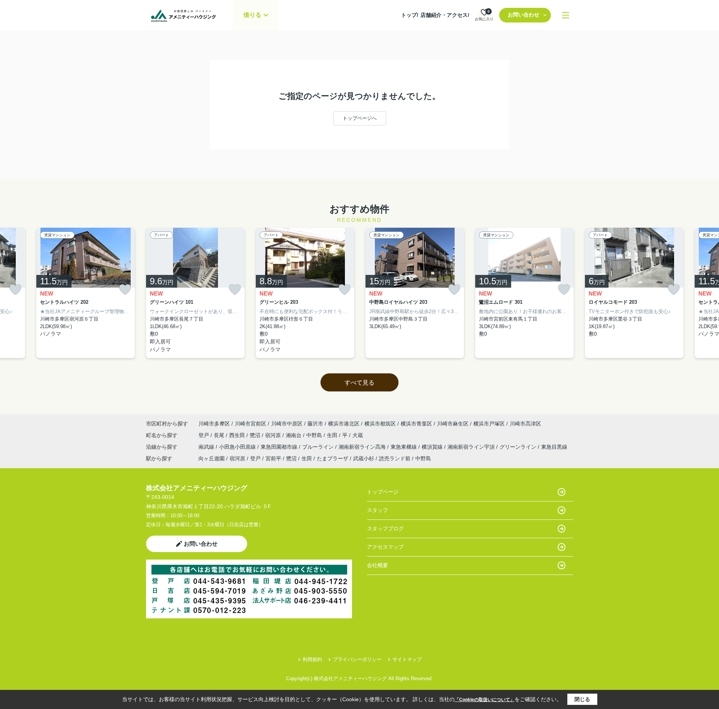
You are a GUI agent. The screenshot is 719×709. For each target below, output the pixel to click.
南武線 (207, 447)
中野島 (315, 435)
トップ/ (409, 15)
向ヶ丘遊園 (211, 458)
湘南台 (294, 435)
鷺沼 (256, 435)
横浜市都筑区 (380, 424)
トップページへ (360, 118)
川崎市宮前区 (250, 424)
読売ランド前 (394, 458)
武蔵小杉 (363, 458)
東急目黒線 (554, 447)
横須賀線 (433, 447)
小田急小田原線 (238, 447)
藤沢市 (315, 424)
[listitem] (195, 293)
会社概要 (377, 565)
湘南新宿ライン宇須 (472, 447)
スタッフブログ (385, 528)
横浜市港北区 (344, 424)
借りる (252, 15)
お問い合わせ (523, 15)
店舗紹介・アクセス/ (445, 15)
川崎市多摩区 (214, 424)
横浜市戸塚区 (489, 424)
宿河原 (273, 435)
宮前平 (273, 458)
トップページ (382, 492)
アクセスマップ (385, 547)
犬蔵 (357, 435)
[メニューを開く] (565, 15)
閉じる (582, 699)
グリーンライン (519, 447)
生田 (333, 435)
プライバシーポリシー (357, 659)
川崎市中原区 (287, 424)
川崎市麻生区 (452, 424)
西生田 (237, 435)
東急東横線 (404, 447)
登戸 (204, 435)
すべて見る (359, 382)
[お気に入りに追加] (15, 289)
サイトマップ (407, 659)
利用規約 (312, 659)
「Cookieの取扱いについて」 (485, 699)
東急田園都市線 (280, 447)
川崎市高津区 (525, 424)
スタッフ (377, 510)
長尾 (220, 435)
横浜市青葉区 (416, 424)
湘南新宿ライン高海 (363, 447)
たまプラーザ (332, 458)
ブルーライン (318, 447)
